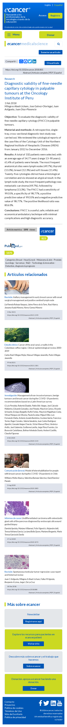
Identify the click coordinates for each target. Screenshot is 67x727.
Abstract (27, 72)
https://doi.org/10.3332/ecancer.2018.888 (22, 589)
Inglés (48, 5)
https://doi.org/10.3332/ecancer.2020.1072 (22, 542)
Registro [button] (55, 15)
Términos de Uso (13, 711)
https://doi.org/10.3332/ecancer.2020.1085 (22, 488)
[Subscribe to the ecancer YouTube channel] (59, 703)
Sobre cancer (33, 666)
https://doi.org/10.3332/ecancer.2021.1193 (22, 315)
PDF (51, 72)
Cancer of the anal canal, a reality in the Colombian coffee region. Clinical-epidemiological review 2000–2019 (33, 347)
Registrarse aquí (33, 621)
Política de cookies (14, 708)
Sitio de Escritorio (13, 714)
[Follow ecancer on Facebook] (40, 702)
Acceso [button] (43, 15)
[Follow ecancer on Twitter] (46, 703)
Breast (19, 260)
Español (58, 5)
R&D (28, 263)
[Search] (58, 44)
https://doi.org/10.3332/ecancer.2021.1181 (22, 366)
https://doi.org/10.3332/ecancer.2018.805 (24, 69)
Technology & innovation (43, 263)
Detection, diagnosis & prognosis (20, 266)
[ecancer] (18, 9)
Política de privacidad (15, 717)
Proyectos (10, 704)
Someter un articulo (50, 52)
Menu (16, 34)
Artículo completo (40, 72)
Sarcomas (20, 263)
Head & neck (29, 260)
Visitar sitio (33, 643)
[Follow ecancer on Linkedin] (53, 703)
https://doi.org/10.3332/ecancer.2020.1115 (22, 441)
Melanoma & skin (44, 260)
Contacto (9, 701)
